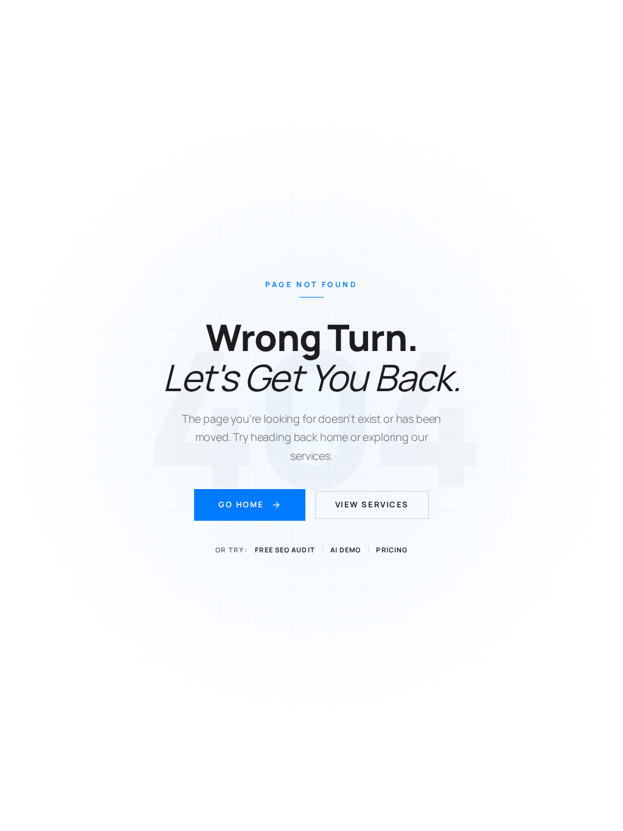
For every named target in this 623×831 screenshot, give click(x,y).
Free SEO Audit (285, 549)
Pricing (392, 549)
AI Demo (345, 549)
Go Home (241, 504)
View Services (372, 504)
